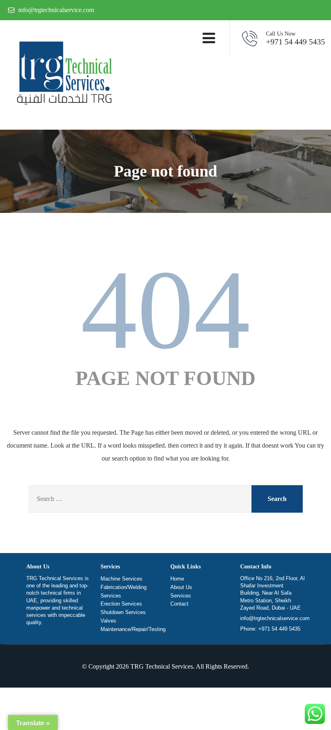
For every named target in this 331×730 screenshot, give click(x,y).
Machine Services (121, 579)
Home (177, 579)
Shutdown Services (123, 612)
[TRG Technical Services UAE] (62, 75)
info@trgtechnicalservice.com (275, 618)
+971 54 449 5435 (295, 38)
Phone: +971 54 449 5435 (270, 629)
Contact (179, 604)
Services (180, 596)
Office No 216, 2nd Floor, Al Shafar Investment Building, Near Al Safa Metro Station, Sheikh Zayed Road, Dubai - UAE (272, 593)
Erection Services (121, 604)
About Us (181, 587)
